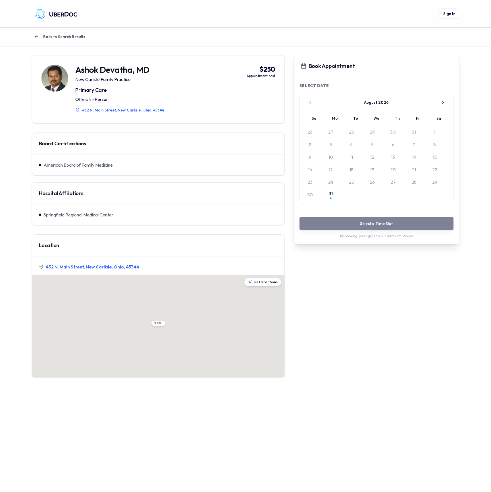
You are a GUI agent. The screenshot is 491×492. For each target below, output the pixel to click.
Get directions (265, 282)
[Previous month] (310, 102)
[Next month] (443, 102)
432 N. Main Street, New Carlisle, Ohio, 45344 (92, 267)
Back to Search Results (64, 36)
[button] (158, 323)
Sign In (449, 13)
